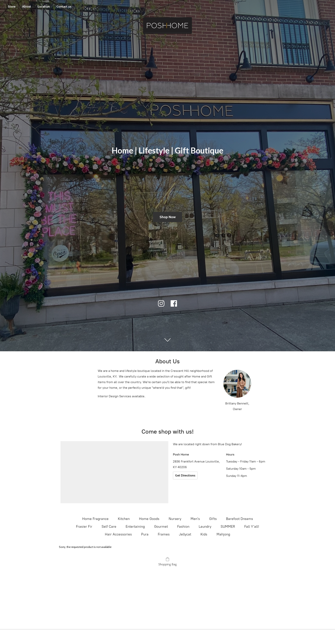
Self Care (109, 526)
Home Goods (149, 519)
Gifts (213, 519)
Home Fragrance (95, 519)
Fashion (183, 526)
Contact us (64, 6)
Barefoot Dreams (239, 519)
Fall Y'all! (251, 526)
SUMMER (228, 526)
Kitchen (124, 519)
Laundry (205, 526)
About (26, 6)
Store (12, 6)
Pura (145, 534)
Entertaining (135, 526)
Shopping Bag (167, 564)
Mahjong (223, 534)
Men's (195, 519)
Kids (203, 534)
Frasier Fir (84, 526)
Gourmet (161, 526)
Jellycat (185, 534)
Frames (164, 534)
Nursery (175, 519)
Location (44, 6)
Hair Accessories (118, 534)
